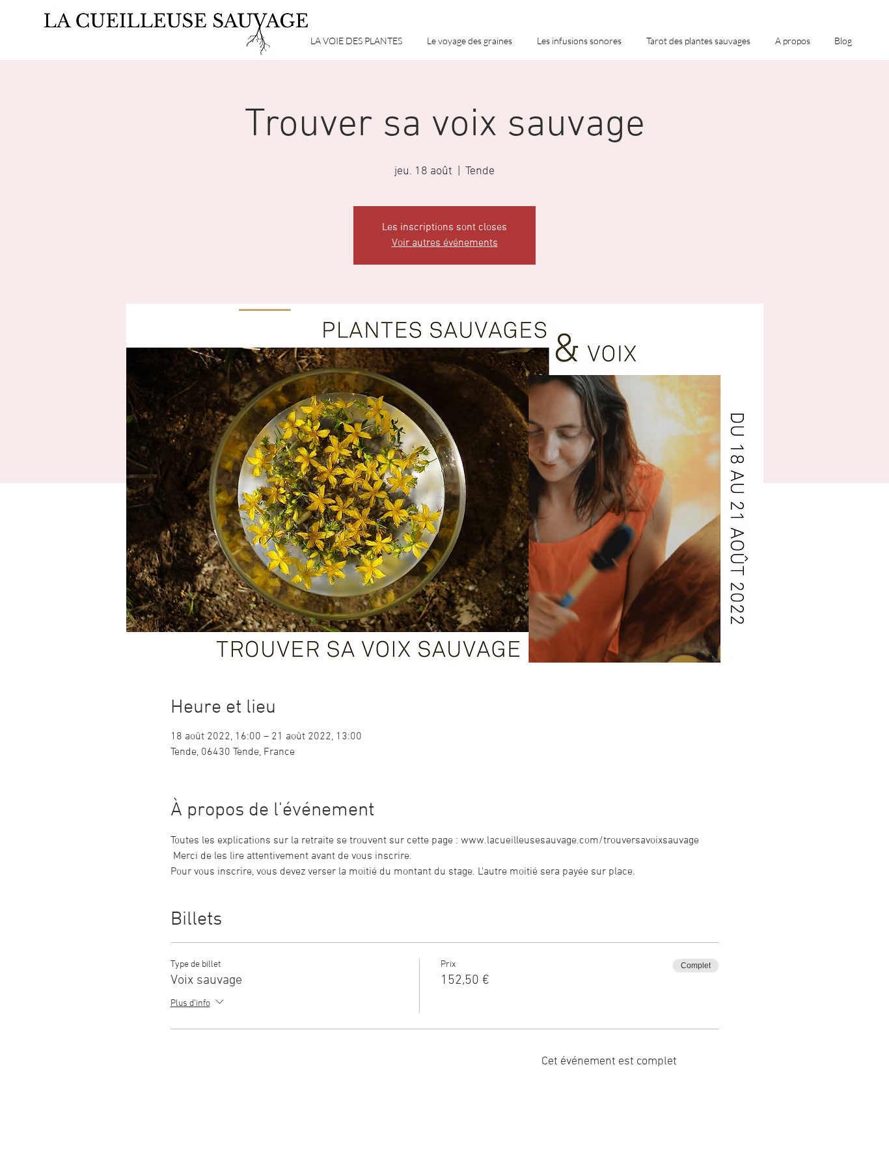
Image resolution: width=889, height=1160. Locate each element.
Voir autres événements (445, 243)
